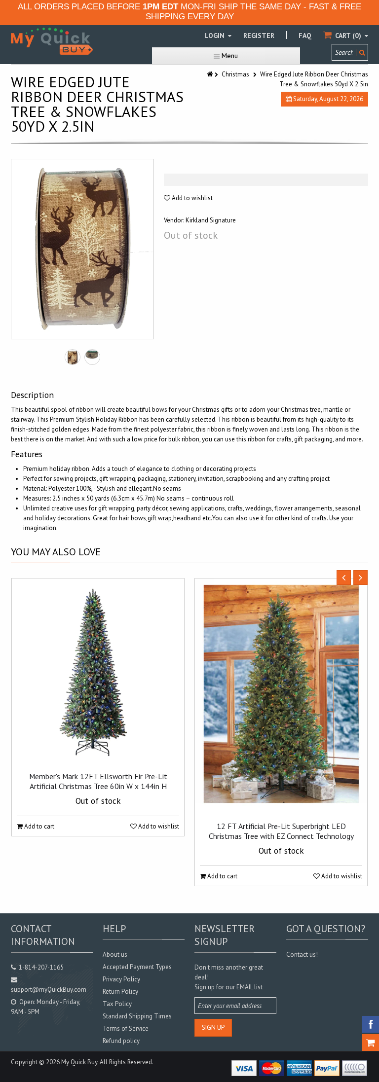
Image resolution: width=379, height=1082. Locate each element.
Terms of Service (126, 1028)
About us (115, 954)
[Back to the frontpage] (211, 74)
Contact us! (302, 954)
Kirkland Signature (211, 220)
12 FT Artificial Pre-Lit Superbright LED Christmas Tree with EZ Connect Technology (281, 831)
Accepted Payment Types (137, 967)
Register (258, 35)
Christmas (235, 74)
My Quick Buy (79, 1062)
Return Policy (120, 991)
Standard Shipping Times (137, 1016)
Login (216, 35)
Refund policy (121, 1041)
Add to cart (38, 826)
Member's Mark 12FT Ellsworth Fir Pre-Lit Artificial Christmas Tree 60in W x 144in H (98, 781)
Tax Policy (117, 1004)
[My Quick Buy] (52, 41)
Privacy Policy (121, 979)
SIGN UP (213, 1027)
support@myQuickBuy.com (48, 989)
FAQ (305, 35)
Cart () (348, 35)
